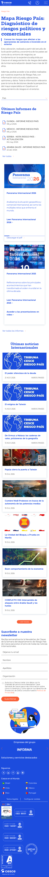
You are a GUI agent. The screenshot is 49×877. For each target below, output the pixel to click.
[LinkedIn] (8, 772)
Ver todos (6, 156)
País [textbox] (4, 98)
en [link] (8, 804)
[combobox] (24, 98)
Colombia (33, 783)
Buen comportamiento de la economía (24, 569)
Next (48, 748)
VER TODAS (24, 622)
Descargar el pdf (14, 238)
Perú (7, 793)
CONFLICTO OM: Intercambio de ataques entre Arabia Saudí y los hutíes (21, 603)
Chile (7, 788)
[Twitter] (3, 772)
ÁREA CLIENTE (37, 3)
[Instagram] (22, 772)
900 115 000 (29, 3)
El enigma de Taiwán (15, 404)
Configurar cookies (32, 799)
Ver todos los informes (12, 331)
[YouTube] (18, 772)
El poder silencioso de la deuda (20, 373)
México (31, 788)
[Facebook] (13, 772)
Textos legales (12, 799)
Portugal (32, 793)
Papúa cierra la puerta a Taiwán (21, 469)
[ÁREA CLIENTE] (46, 3)
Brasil (7, 783)
